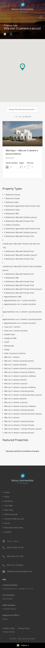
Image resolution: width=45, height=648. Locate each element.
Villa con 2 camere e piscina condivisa (20, 376)
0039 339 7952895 (15, 565)
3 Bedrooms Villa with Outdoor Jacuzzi (20, 232)
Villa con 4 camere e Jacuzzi (15, 402)
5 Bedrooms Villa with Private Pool (19, 281)
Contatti (7, 532)
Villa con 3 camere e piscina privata (19, 391)
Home (7, 492)
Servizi (7, 523)
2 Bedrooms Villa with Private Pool (19, 221)
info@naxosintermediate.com (19, 571)
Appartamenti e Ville (12, 296)
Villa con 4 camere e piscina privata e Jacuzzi (23, 413)
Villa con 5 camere (12, 417)
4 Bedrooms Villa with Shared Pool (19, 274)
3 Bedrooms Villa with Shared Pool (19, 251)
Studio (7, 349)
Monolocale (9, 345)
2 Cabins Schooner (12, 225)
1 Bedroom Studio (12, 198)
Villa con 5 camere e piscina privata (19, 421)
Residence (8, 501)
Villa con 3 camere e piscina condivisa (20, 387)
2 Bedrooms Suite (12, 209)
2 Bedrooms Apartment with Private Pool (22, 206)
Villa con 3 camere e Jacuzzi (15, 383)
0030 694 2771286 (15, 556)
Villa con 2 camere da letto (15, 364)
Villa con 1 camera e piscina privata (19, 361)
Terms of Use (8, 632)
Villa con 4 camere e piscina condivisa (20, 406)
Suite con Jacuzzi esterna (14, 353)
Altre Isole (8, 510)
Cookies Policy (8, 628)
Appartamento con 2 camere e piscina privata (22, 311)
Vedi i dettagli (22, 141)
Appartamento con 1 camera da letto (20, 300)
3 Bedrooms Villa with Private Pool (19, 236)
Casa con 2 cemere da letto (16, 330)
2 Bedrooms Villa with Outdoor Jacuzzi (20, 217)
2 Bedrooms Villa (11, 213)
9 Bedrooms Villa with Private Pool (19, 293)
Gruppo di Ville (10, 338)
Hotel (6, 342)
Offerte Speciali (10, 514)
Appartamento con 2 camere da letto (20, 304)
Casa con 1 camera (12, 327)
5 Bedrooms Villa (11, 277)
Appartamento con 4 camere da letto (20, 323)
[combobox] (22, 109)
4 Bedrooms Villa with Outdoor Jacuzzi (20, 255)
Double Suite (9, 334)
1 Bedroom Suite (11, 202)
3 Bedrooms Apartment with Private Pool (22, 228)
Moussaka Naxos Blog (13, 527)
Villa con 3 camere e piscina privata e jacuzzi (23, 395)
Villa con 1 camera (11, 357)
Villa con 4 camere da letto (15, 398)
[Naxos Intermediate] (23, 11)
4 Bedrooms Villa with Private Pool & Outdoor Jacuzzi (22, 268)
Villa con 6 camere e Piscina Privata (19, 425)
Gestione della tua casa (14, 519)
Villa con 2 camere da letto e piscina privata (22, 368)
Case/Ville (8, 505)
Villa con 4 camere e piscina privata (19, 410)
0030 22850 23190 (15, 547)
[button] (25, 70)
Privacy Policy (24, 628)
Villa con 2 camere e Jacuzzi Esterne (19, 372)
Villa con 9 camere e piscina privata (19, 432)
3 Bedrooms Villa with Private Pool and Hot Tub (21, 245)
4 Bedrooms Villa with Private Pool (19, 259)
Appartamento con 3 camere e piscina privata (22, 319)
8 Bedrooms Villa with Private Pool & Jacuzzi (23, 289)
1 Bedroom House (12, 194)
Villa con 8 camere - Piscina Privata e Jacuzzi (23, 429)
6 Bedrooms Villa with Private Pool (19, 285)
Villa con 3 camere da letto (15, 379)
